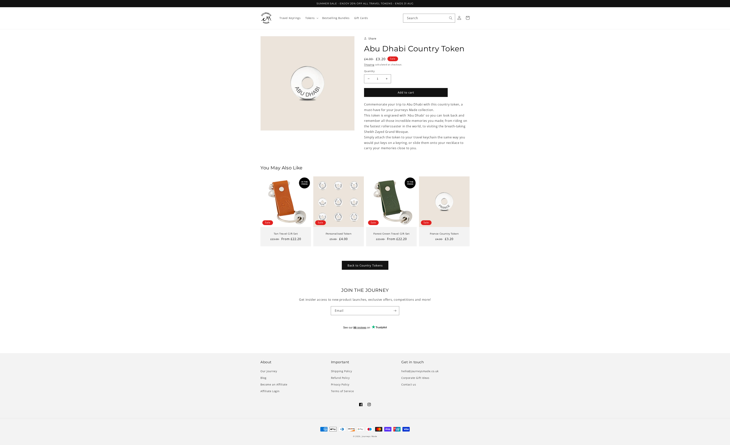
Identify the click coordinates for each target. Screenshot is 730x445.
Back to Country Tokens (365, 265)
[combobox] (429, 18)
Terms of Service (342, 391)
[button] (311, 18)
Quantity (369, 71)
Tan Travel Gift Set (286, 233)
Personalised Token (339, 233)
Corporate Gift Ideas (415, 378)
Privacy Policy (340, 384)
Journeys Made (369, 436)
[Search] (451, 18)
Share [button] (372, 38)
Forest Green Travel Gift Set (391, 233)
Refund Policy (340, 378)
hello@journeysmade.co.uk (419, 371)
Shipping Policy (341, 371)
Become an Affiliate (273, 384)
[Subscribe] (395, 310)
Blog (263, 378)
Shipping (369, 64)
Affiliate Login (270, 391)
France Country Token (444, 233)
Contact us (408, 384)
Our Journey (268, 371)
